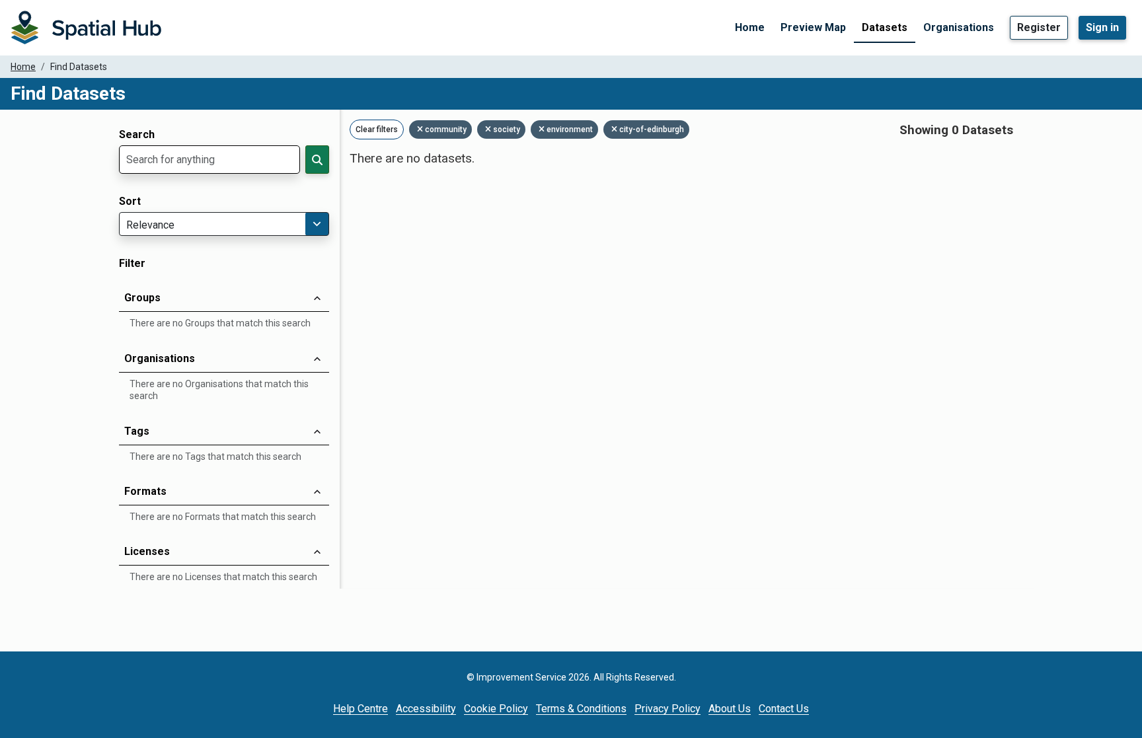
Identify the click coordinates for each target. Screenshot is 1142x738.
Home (750, 27)
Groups (142, 297)
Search (137, 134)
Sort (130, 201)
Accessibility (426, 708)
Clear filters (377, 129)
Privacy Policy (667, 708)
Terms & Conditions (581, 708)
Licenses (147, 551)
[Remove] (421, 129)
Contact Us (784, 708)
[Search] (317, 159)
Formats (145, 491)
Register (1039, 27)
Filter (132, 263)
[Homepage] (86, 28)
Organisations (958, 27)
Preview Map (813, 27)
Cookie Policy (496, 708)
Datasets (884, 27)
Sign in (1102, 27)
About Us (729, 708)
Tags (136, 431)
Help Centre (360, 708)
